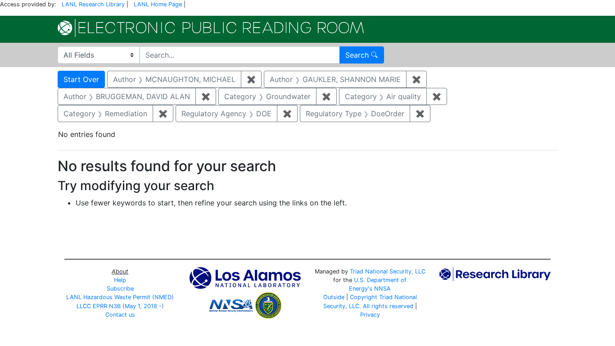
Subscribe (120, 288)
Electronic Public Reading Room (211, 28)
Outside (333, 297)
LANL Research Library (93, 4)
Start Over (81, 79)
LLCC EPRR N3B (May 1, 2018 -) (120, 306)
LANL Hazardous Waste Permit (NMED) (120, 297)
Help (120, 280)
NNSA (382, 288)
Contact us (120, 314)
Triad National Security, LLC (387, 271)
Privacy (370, 314)
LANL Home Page (158, 4)
